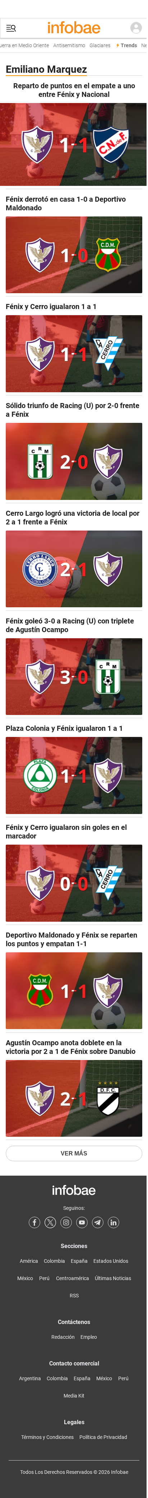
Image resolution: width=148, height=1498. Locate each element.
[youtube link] (82, 1222)
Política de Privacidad (103, 1437)
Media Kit (74, 1396)
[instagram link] (66, 1222)
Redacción (63, 1337)
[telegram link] (97, 1222)
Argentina (30, 1378)
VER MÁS (74, 1153)
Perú (44, 1278)
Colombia (54, 1261)
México (25, 1278)
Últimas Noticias (113, 1278)
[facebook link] (34, 1222)
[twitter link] (50, 1222)
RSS (74, 1295)
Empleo (88, 1337)
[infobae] (74, 28)
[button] (11, 28)
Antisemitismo (66, 45)
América (29, 1261)
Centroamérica (72, 1278)
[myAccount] (136, 28)
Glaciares (96, 45)
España (79, 1261)
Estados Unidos (110, 1261)
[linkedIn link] (113, 1222)
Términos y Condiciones (47, 1437)
